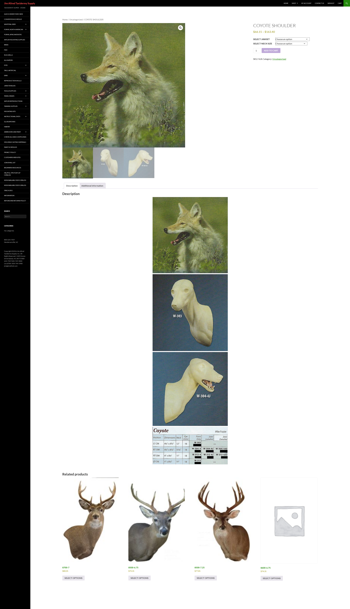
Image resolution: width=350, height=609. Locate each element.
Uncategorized (76, 19)
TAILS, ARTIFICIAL (10, 70)
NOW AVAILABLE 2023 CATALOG (15, 180)
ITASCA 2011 (8, 190)
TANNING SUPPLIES (11, 106)
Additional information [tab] (92, 185)
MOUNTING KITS (10, 111)
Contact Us (319, 3)
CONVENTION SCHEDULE (13, 19)
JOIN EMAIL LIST (9, 162)
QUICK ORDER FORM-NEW (13, 14)
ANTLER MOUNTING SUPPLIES (14, 40)
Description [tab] (72, 185)
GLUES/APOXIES (9, 121)
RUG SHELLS (8, 55)
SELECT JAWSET (261, 39)
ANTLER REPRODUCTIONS (13, 101)
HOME (286, 3)
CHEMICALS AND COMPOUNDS (15, 137)
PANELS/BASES (9, 96)
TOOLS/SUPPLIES (10, 91)
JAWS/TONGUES (9, 86)
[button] (180, 27)
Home (65, 19)
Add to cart (271, 50)
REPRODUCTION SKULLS (12, 81)
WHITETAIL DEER (10, 24)
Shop (294, 3)
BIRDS (6, 45)
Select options (73, 578)
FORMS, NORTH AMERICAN (13, 29)
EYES (6, 65)
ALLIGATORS (8, 60)
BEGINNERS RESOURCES (12, 167)
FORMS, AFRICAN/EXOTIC (13, 34)
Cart (340, 3)
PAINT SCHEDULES (10, 147)
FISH (5, 50)
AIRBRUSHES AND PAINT (12, 132)
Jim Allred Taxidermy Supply (19, 3)
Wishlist (331, 3)
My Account (306, 3)
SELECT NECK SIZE (262, 43)
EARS (6, 75)
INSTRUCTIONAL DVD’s (12, 116)
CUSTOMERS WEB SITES (12, 157)
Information (9, 195)
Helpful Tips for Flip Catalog (12, 174)
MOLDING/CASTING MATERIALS (15, 142)
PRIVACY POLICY (10, 152)
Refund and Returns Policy (15, 201)
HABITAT (7, 127)
